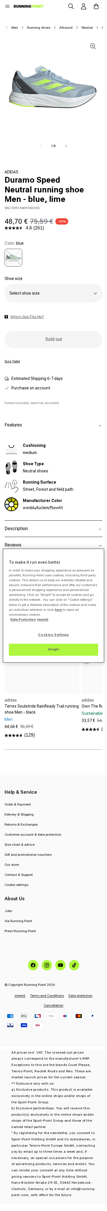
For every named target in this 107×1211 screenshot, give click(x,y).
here (58, 610)
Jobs (8, 911)
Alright (53, 649)
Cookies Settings (53, 635)
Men (14, 28)
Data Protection (23, 619)
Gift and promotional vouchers (28, 855)
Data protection (80, 996)
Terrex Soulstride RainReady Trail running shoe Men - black (42, 709)
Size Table (12, 361)
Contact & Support (19, 875)
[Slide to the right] (66, 146)
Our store (12, 865)
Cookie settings (16, 885)
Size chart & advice (20, 845)
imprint (20, 996)
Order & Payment (18, 804)
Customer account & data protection (33, 835)
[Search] (71, 6)
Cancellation (53, 1005)
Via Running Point (18, 921)
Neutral (87, 28)
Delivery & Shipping (19, 814)
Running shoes (38, 28)
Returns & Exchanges (21, 824)
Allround (65, 28)
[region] (53, 605)
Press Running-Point (20, 931)
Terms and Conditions (47, 996)
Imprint (42, 619)
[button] (7, 6)
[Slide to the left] (41, 146)
